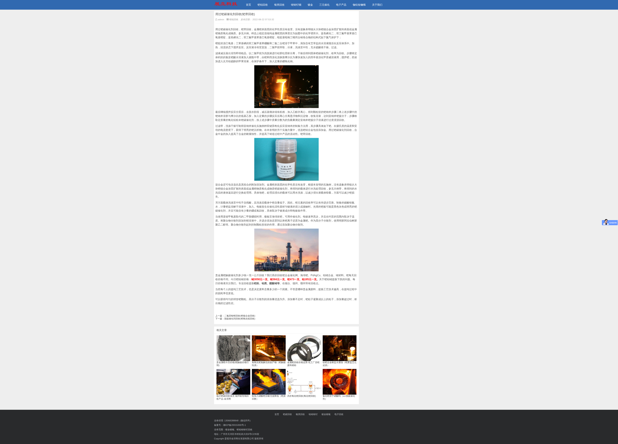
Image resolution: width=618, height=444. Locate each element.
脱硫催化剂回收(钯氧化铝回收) (239, 318)
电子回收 (338, 414)
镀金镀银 (326, 414)
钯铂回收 (263, 4)
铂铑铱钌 (313, 414)
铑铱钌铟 (296, 4)
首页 (248, 4)
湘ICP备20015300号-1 (234, 425)
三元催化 (324, 4)
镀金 (310, 4)
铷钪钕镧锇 (359, 4)
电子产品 (341, 4)
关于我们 (377, 4)
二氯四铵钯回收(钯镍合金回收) (239, 315)
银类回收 (279, 4)
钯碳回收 (287, 414)
